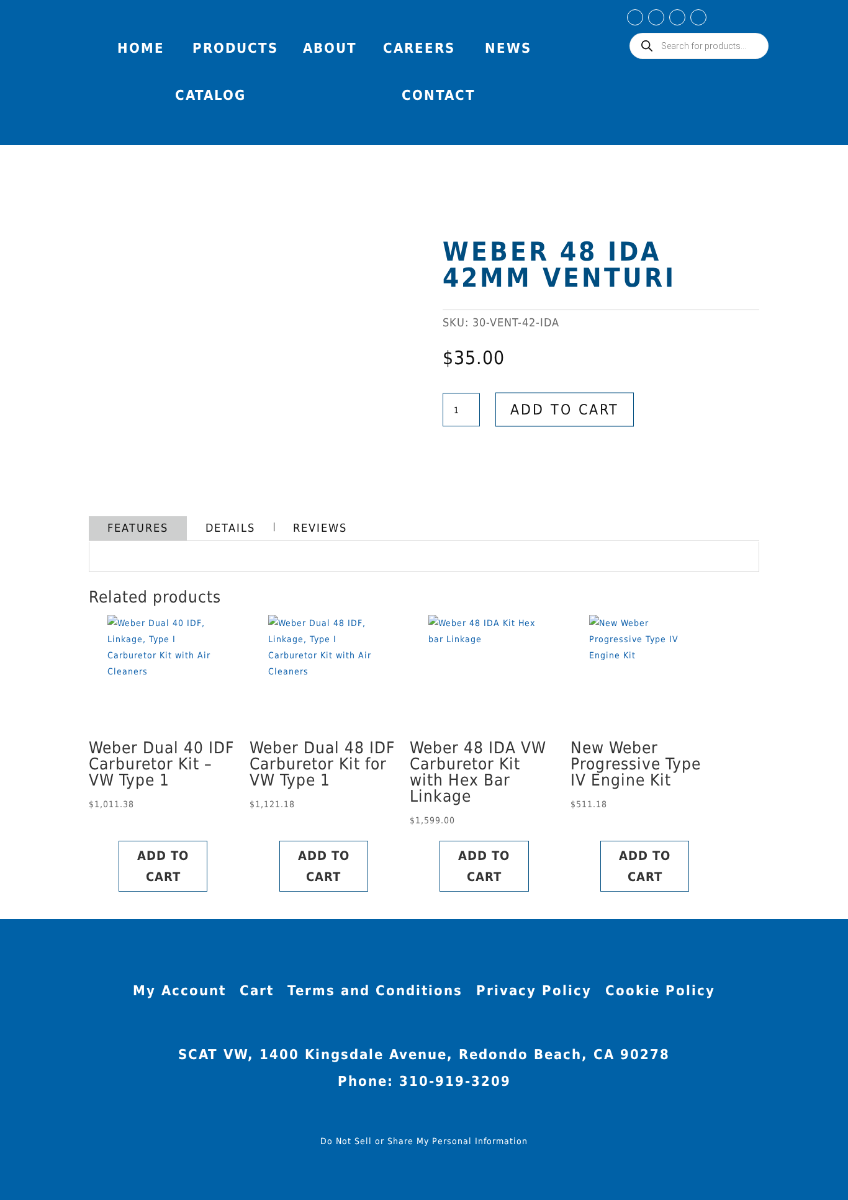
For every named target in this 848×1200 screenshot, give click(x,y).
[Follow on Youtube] (677, 17)
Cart (257, 992)
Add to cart (564, 409)
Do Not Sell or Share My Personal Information (424, 1141)
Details (230, 527)
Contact (439, 95)
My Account (738, 21)
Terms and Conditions (374, 992)
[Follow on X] (698, 17)
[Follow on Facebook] (635, 17)
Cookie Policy (660, 992)
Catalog (210, 95)
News (508, 48)
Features (137, 527)
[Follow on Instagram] (656, 17)
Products (235, 48)
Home (141, 48)
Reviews (320, 527)
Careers (419, 48)
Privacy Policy (534, 992)
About (330, 48)
